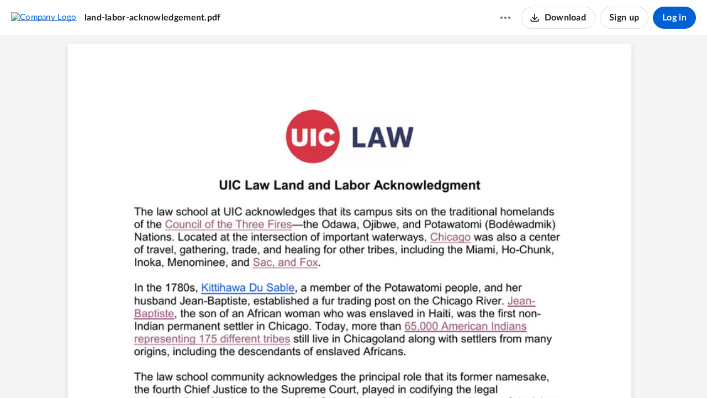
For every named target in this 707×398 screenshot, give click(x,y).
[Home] (44, 17)
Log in (674, 17)
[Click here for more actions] (505, 18)
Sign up (624, 17)
